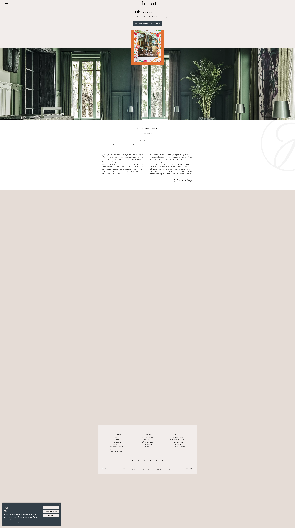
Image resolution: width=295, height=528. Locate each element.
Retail (116, 453)
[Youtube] (162, 461)
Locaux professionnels (116, 451)
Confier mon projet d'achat (178, 439)
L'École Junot (147, 446)
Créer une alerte (178, 442)
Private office (117, 442)
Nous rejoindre (147, 444)
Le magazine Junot (147, 442)
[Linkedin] (139, 461)
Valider (147, 148)
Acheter (117, 439)
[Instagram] (133, 461)
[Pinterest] (156, 461)
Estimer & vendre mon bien (178, 437)
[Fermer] (59, 504)
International (117, 444)
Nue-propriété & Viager (116, 449)
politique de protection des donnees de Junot (150, 142)
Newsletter (178, 444)
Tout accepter (51, 508)
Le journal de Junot (147, 441)
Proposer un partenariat (178, 446)
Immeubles (117, 448)
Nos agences (147, 439)
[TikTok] (150, 461)
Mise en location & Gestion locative (117, 441)
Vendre (117, 437)
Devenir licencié (147, 448)
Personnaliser (51, 515)
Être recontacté (178, 441)
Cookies (125, 468)
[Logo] (148, 3)
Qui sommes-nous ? (147, 437)
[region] (31, 514)
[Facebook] (145, 461)
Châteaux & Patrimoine (116, 446)
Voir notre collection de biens (147, 23)
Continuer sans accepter (51, 511)
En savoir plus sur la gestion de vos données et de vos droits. (147, 140)
